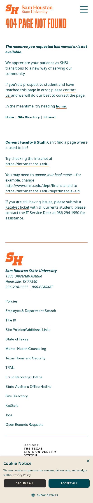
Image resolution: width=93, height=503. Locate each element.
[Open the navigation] (84, 9)
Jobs (8, 415)
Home (9, 117)
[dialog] (46, 479)
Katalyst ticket (17, 207)
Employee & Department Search (30, 310)
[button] (46, 495)
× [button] (88, 461)
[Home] (29, 9)
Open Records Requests (24, 424)
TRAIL (9, 367)
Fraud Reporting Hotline (23, 377)
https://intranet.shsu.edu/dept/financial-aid (42, 191)
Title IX (10, 320)
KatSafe (11, 405)
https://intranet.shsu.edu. (27, 163)
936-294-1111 (16, 286)
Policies (11, 301)
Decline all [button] (25, 483)
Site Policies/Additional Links (27, 329)
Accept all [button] (69, 483)
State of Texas (16, 339)
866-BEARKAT (42, 286)
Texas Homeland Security (25, 358)
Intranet (50, 117)
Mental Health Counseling (25, 348)
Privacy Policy (22, 475)
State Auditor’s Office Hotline (28, 386)
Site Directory (29, 117)
